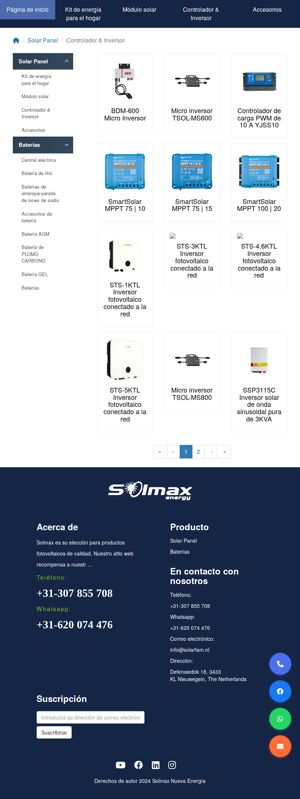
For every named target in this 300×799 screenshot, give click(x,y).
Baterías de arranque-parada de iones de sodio (40, 193)
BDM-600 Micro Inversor (125, 113)
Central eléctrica (39, 160)
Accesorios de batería (37, 217)
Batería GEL (35, 274)
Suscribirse (54, 732)
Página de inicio (28, 9)
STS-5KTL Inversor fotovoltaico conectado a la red (125, 404)
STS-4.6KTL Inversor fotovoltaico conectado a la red (259, 260)
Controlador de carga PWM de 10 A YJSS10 (259, 117)
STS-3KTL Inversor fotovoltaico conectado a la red (191, 260)
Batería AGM (35, 234)
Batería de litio (37, 173)
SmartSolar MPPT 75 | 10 (125, 204)
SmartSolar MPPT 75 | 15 (192, 204)
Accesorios (267, 9)
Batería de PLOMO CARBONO (33, 254)
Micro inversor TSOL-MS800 (192, 393)
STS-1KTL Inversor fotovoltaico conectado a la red (125, 299)
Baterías (29, 145)
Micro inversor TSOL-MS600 (192, 113)
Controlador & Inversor (201, 13)
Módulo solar (139, 9)
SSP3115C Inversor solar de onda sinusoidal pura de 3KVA (259, 404)
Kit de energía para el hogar (83, 13)
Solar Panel (42, 40)
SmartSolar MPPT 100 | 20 (259, 204)
